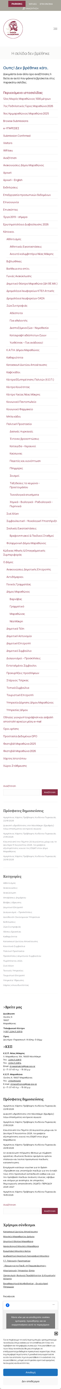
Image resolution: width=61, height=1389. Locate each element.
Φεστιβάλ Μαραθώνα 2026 (19, 751)
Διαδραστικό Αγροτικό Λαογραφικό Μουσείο (26, 1255)
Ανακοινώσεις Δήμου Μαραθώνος (23, 165)
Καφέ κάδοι (13, 372)
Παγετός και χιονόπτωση (25, 461)
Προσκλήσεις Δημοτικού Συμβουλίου (22, 955)
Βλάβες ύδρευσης (12, 902)
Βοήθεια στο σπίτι (18, 268)
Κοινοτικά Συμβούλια (14, 946)
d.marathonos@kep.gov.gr (23, 1084)
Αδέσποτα (16, 313)
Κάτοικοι (8, 231)
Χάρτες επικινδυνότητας (16, 985)
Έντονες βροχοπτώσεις (24, 439)
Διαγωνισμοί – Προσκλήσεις (24, 658)
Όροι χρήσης (11, 729)
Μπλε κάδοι (14, 416)
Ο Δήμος (8, 562)
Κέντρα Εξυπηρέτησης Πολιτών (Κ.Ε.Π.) (30, 379)
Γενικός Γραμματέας (19, 584)
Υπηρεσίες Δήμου (17, 710)
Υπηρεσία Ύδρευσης (13, 980)
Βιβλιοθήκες (14, 261)
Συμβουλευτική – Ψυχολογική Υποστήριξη (32, 521)
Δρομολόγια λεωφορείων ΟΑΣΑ (26, 298)
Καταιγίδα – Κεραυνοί (23, 446)
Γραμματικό (17, 606)
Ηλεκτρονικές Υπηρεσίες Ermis (18, 1270)
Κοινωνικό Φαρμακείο (20, 409)
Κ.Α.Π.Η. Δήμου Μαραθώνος (23, 350)
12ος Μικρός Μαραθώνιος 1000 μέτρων (27, 99)
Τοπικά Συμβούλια (18, 688)
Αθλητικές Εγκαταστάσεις (26, 246)
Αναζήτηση (10, 158)
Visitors (7, 143)
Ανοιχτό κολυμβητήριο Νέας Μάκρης (32, 254)
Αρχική (7, 172)
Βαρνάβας (16, 599)
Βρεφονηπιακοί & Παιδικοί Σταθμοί (32, 535)
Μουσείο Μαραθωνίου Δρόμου (18, 1236)
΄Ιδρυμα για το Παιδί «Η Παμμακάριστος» (24, 1265)
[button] (56, 1333)
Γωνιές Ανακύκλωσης (19, 276)
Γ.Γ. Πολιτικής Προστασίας (17, 1260)
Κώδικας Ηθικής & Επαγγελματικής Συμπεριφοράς (24, 553)
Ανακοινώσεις (10, 887)
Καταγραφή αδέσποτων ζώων (28, 335)
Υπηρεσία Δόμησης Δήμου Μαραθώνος (30, 702)
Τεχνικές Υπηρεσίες (13, 970)
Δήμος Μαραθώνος (18, 591)
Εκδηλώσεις (10, 187)
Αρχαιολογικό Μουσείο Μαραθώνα (21, 1246)
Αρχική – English (12, 180)
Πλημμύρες (16, 468)
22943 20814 (14, 1062)
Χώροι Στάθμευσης (15, 766)
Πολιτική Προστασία (19, 424)
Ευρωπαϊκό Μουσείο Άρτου (17, 1251)
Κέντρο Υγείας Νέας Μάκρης (23, 394)
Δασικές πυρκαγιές (21, 431)
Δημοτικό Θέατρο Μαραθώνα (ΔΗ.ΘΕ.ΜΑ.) (32, 283)
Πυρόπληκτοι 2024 (12, 960)
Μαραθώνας (17, 614)
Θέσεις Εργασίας (12, 931)
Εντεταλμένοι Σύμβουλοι (22, 665)
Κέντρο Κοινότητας (18, 387)
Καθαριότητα (15, 357)
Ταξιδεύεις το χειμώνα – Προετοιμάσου (25, 485)
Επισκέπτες (10, 209)
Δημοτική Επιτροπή (19, 643)
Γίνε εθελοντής (19, 320)
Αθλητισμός (14, 239)
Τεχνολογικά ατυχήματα (24, 494)
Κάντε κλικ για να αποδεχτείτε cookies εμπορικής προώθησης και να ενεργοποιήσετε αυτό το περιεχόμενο (30, 1321)
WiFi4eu (8, 150)
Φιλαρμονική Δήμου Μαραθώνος (26, 543)
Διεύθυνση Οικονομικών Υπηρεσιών (21, 917)
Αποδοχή (30, 1372)
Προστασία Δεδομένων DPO (20, 736)
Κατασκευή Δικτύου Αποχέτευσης (27, 365)
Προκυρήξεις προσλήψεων (23, 673)
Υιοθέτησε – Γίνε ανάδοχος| (26, 342)
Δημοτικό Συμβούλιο (19, 651)
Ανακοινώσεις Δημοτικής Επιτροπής (29, 569)
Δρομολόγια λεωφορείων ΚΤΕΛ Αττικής (30, 291)
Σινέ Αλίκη (13, 513)
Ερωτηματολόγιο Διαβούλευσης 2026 (26, 224)
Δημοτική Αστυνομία (19, 636)
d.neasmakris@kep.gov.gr (22, 1066)
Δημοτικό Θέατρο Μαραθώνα (18, 1241)
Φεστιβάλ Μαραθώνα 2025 (19, 743)
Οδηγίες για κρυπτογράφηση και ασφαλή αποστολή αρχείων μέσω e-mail (28, 719)
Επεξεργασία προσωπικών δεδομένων (27, 195)
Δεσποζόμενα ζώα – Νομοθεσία (29, 328)
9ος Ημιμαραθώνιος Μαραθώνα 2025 (26, 113)
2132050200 (14, 1080)
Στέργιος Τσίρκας (18, 680)
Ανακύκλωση (9, 892)
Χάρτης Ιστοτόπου (14, 758)
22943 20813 (14, 1059)
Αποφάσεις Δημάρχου (14, 897)
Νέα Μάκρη (16, 621)
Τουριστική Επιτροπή (20, 695)
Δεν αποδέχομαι (30, 1381)
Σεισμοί (14, 475)
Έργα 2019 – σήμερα (15, 217)
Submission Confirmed (16, 135)
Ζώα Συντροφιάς (17, 305)
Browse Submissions (15, 121)
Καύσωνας (16, 453)
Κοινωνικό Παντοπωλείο (21, 402)
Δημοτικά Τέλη (15, 628)
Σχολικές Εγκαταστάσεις (22, 528)
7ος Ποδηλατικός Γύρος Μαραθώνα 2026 (28, 106)
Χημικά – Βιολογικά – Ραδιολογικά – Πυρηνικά (31, 504)
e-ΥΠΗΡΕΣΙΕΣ (11, 128)
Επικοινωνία (11, 202)
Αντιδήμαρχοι (15, 577)
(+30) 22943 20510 (12, 1031)
